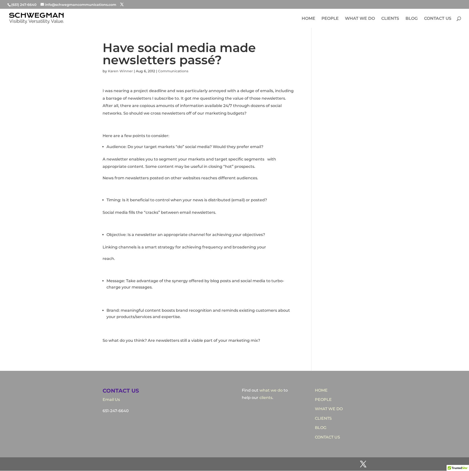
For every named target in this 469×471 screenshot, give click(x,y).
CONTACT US (437, 19)
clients (265, 397)
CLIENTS (390, 19)
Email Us (111, 399)
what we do (271, 390)
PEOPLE (330, 19)
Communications (173, 71)
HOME (308, 19)
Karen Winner (120, 71)
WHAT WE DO (360, 19)
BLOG (411, 19)
